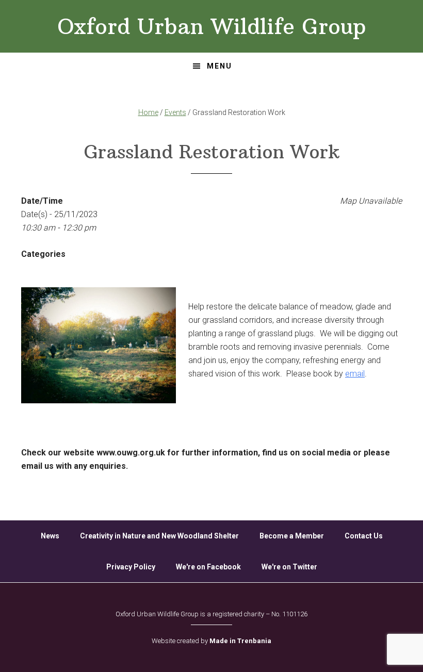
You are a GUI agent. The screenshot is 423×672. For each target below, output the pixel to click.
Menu (219, 66)
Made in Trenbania (240, 641)
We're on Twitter (289, 567)
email (355, 374)
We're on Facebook (208, 567)
